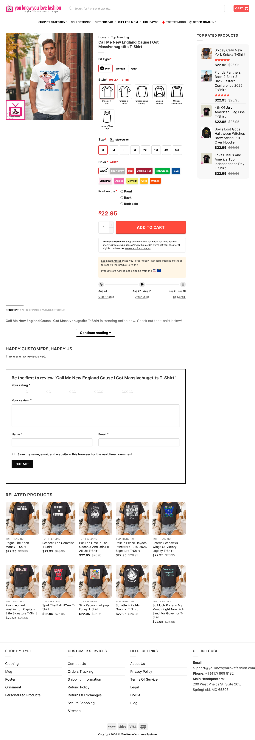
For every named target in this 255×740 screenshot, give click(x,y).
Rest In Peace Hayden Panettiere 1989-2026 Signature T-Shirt (131, 547)
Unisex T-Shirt (107, 102)
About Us (137, 664)
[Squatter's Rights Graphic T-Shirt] (132, 581)
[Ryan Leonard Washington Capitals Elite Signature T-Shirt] (22, 581)
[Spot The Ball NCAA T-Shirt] (58, 581)
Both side (131, 204)
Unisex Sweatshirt (176, 102)
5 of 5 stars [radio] (113, 392)
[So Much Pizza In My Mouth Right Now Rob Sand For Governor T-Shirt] (169, 581)
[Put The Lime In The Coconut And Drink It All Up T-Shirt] (95, 518)
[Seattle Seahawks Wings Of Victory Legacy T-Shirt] (169, 518)
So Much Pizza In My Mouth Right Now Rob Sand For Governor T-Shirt (168, 611)
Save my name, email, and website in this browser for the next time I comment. (75, 454)
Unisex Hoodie (159, 102)
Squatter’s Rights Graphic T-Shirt (128, 607)
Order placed (106, 296)
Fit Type (105, 59)
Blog (133, 703)
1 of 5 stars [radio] (18, 392)
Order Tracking (205, 22)
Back (127, 197)
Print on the (107, 191)
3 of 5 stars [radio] (61, 392)
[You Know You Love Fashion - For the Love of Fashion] (33, 8)
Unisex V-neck (124, 102)
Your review (22, 400)
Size (102, 139)
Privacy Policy (141, 671)
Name (17, 434)
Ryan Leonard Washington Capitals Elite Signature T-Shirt (21, 609)
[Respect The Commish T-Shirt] (58, 518)
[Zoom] (11, 115)
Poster (10, 679)
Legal (134, 687)
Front (128, 191)
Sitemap (74, 711)
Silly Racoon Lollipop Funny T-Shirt (94, 607)
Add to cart (151, 227)
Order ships (142, 296)
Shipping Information (84, 679)
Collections (80, 22)
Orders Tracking (80, 671)
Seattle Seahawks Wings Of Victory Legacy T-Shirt (165, 547)
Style (103, 79)
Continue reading (94, 333)
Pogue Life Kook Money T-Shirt (17, 545)
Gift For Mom (128, 22)
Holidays (150, 22)
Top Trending (176, 22)
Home (102, 37)
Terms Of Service (144, 679)
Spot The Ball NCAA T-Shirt (58, 607)
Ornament (13, 687)
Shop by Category (52, 22)
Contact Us (77, 664)
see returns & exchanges (137, 248)
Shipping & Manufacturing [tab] (46, 310)
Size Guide (122, 139)
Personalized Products (23, 695)
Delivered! (179, 296)
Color (103, 162)
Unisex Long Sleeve (142, 102)
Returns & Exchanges (85, 695)
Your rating (21, 385)
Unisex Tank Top (107, 127)
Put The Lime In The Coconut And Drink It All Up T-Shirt (94, 547)
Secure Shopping (81, 703)
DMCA (135, 695)
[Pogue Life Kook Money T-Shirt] (22, 518)
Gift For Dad (104, 22)
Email (103, 434)
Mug (8, 671)
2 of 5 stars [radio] (38, 392)
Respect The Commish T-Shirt (58, 545)
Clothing (12, 664)
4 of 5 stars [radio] (86, 392)
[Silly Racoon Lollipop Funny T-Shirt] (95, 581)
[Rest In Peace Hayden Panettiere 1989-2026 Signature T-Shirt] (132, 518)
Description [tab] (15, 310)
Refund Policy (78, 687)
